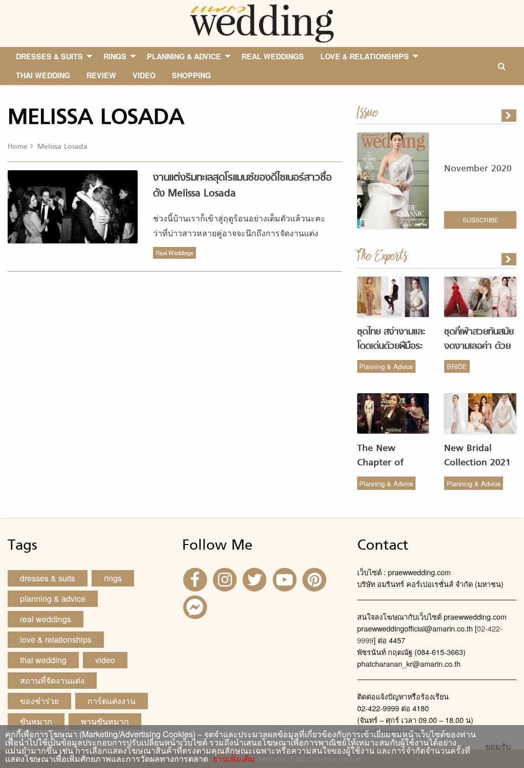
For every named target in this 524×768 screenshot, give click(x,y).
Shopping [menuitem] (191, 75)
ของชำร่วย (39, 701)
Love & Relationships (56, 639)
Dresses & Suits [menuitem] (49, 56)
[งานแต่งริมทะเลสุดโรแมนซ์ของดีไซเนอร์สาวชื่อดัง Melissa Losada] (510, 259)
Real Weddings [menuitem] (273, 56)
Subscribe (480, 219)
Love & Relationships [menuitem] (364, 56)
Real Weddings (174, 253)
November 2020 (478, 169)
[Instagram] (226, 578)
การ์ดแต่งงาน (112, 701)
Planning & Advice (386, 366)
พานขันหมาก (105, 721)
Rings (113, 578)
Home (18, 147)
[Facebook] (196, 578)
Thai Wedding (43, 660)
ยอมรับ (498, 746)
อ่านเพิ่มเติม (231, 758)
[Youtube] (286, 578)
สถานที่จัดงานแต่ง (52, 680)
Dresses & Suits (47, 578)
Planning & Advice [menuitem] (184, 56)
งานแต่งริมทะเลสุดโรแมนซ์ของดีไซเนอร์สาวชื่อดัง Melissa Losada (242, 186)
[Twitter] (256, 578)
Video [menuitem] (144, 75)
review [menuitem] (101, 75)
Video (105, 660)
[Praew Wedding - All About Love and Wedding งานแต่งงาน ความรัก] (261, 22)
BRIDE (457, 366)
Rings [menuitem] (114, 56)
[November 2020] (510, 115)
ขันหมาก (36, 721)
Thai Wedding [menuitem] (43, 75)
